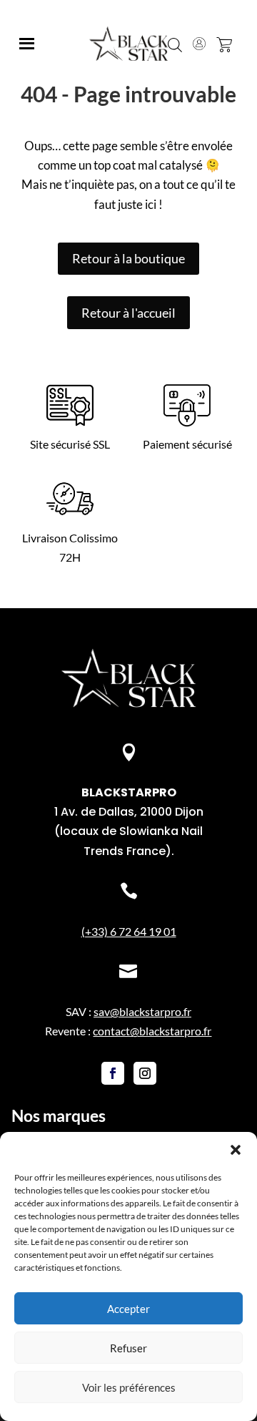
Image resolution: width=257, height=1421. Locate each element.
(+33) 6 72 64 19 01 (128, 931)
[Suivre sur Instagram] (144, 1073)
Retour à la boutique (128, 258)
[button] (235, 1150)
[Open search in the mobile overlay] (175, 43)
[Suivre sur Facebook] (112, 1073)
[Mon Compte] (199, 44)
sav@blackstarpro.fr (142, 1011)
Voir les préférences (129, 1387)
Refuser (128, 1348)
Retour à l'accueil (128, 313)
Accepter (128, 1308)
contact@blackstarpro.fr (152, 1030)
